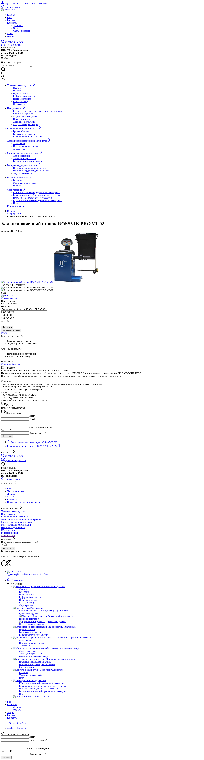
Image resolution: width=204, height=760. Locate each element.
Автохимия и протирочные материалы (21, 519)
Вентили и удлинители (13, 527)
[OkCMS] (6, 566)
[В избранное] (2, 333)
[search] (30, 66)
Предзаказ (7, 327)
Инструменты (8, 514)
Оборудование (8, 530)
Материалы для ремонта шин (16, 524)
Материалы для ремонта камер (16, 522)
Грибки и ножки (9, 532)
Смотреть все (8, 535)
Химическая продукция (13, 511)
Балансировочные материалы (16, 516)
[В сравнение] (5, 333)
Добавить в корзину (11, 330)
